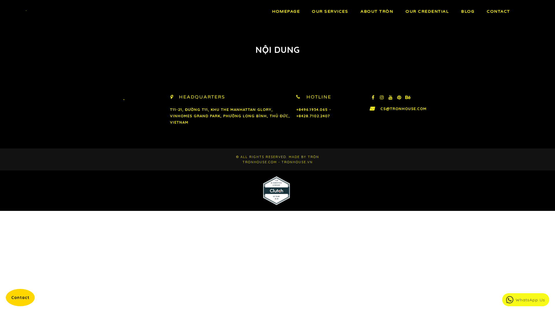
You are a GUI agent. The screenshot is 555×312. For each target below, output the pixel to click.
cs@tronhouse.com (403, 108)
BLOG (467, 11)
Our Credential (427, 11)
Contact (498, 11)
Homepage (286, 11)
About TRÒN (376, 11)
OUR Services (330, 11)
